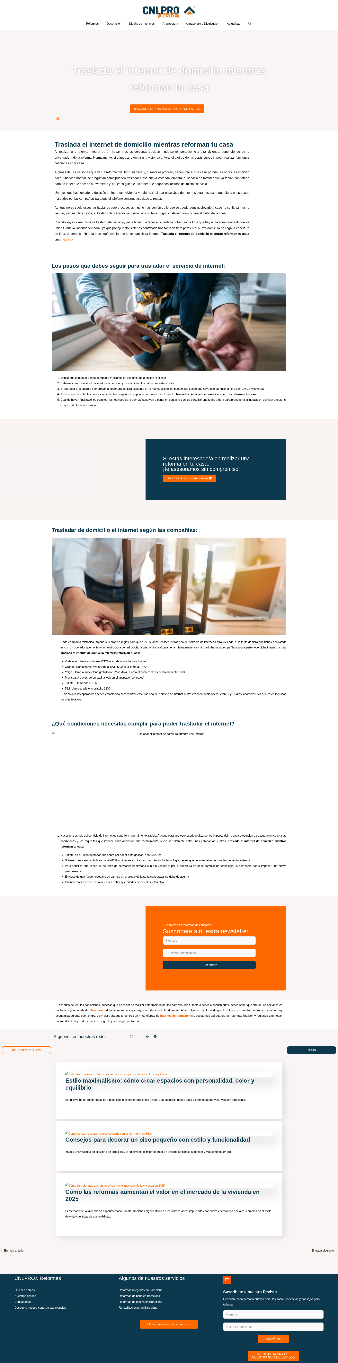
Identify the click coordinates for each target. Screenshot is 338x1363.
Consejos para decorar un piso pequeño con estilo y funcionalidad (157, 1139)
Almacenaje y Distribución (202, 23)
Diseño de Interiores (142, 23)
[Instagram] (132, 1037)
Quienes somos (24, 1290)
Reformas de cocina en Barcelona (140, 1301)
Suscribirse (209, 965)
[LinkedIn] (139, 1037)
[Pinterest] (155, 1037)
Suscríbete (273, 1339)
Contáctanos (22, 1301)
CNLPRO (66, 239)
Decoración (114, 23)
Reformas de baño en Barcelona (139, 1295)
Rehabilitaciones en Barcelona (138, 1307)
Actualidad (233, 23)
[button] (250, 23)
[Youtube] (147, 1037)
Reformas (92, 23)
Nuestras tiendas (25, 1295)
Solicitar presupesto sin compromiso (169, 1324)
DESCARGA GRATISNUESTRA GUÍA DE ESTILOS (273, 1356)
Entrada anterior (12, 1250)
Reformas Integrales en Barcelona (140, 1290)
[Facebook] (124, 1037)
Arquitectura (170, 23)
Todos (311, 1049)
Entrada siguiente (325, 1250)
